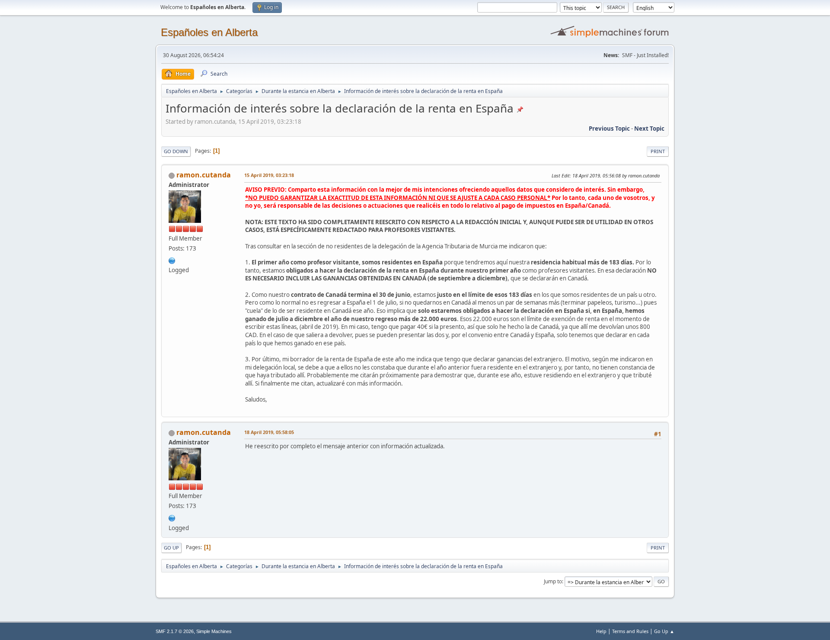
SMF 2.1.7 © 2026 (175, 631)
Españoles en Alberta (209, 32)
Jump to (553, 581)
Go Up (171, 547)
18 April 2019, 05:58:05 (269, 432)
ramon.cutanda (203, 175)
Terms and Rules (630, 631)
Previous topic (609, 128)
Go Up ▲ (664, 631)
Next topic (649, 128)
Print (658, 151)
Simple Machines (214, 631)
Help (601, 631)
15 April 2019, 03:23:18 (269, 175)
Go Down (176, 151)
